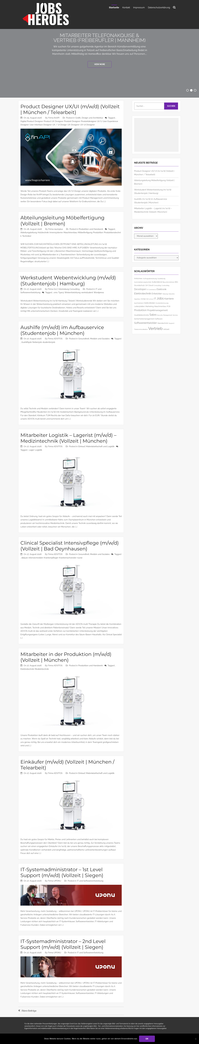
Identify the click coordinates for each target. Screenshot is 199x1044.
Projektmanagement (157, 310)
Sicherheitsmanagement (144, 319)
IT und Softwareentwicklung (90, 881)
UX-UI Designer (87, 124)
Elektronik (161, 289)
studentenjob (49, 342)
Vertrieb (155, 328)
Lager (31, 450)
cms (56, 292)
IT (155, 298)
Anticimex (138, 278)
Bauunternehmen (168, 282)
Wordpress (99, 292)
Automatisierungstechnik (142, 282)
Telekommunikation (141, 329)
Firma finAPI (53, 118)
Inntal (143, 299)
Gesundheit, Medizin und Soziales (94, 338)
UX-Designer (73, 124)
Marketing (149, 306)
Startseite (114, 7)
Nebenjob (37, 342)
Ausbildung (161, 278)
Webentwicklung (73, 292)
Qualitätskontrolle (141, 315)
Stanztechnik (162, 323)
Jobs (160, 298)
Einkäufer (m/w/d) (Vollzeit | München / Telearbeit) (67, 765)
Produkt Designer (72, 121)
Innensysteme (56, 232)
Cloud (150, 285)
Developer (140, 289)
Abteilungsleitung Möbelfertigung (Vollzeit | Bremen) (62, 220)
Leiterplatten (139, 306)
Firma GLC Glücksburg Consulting (64, 289)
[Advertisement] (156, 135)
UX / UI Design (59, 124)
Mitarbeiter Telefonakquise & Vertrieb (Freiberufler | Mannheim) (99, 37)
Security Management (164, 315)
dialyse (24, 558)
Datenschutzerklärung (159, 7)
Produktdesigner (88, 121)
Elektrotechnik (27, 669)
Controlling (165, 285)
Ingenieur (137, 299)
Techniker (26, 236)
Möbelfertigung (85, 232)
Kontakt (126, 7)
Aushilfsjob (26, 342)
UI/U (99, 121)
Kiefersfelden (149, 303)
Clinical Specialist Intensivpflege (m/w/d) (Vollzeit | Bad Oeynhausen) (69, 546)
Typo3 (61, 292)
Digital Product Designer (31, 121)
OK (147, 1039)
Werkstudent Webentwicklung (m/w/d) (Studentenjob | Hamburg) (68, 280)
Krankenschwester (67, 558)
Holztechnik (43, 232)
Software (158, 319)
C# (146, 285)
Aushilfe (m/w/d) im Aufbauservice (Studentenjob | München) (62, 330)
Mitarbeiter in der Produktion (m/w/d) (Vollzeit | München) (65, 657)
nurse (79, 558)
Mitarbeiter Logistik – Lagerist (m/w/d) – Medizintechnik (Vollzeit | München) (68, 438)
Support (171, 323)
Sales (152, 314)
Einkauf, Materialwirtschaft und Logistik (96, 446)
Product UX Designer (53, 121)
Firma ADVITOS (55, 338)
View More (99, 64)
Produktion (98, 232)
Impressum (139, 7)
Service (175, 315)
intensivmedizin (36, 558)
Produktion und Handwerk (91, 229)
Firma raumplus (55, 229)
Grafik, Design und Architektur (89, 118)
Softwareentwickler (145, 322)
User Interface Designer (41, 124)
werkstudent (87, 292)
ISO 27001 (149, 299)
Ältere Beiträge (29, 1010)
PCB (168, 306)
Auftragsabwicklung (150, 278)
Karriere (169, 298)
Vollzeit (166, 329)
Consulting (157, 285)
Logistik (38, 450)
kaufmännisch (139, 303)
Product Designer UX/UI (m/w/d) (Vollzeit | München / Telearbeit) (70, 109)
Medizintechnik (42, 669)
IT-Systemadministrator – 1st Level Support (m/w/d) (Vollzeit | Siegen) (61, 872)
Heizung (165, 294)
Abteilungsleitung (28, 232)
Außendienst (157, 282)
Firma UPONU (54, 881)
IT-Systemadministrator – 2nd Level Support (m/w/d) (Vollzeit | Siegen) (63, 944)
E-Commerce (151, 289)
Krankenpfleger (51, 558)
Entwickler (157, 293)
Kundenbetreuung (162, 303)
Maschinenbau (70, 232)
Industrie (171, 294)
